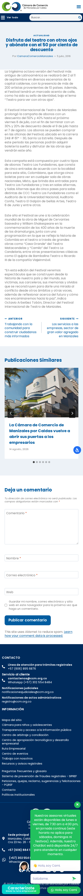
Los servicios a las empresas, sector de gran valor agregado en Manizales (62, 327)
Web (9, 592)
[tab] (34, 462)
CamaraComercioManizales (35, 56)
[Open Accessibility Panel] (77, 450)
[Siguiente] (72, 413)
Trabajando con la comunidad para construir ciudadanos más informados (20, 327)
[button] (9, 17)
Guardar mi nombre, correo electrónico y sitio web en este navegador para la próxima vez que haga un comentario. (43, 605)
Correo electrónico (22, 575)
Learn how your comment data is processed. (38, 634)
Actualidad (41, 35)
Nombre (13, 558)
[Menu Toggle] (78, 6)
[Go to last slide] (11, 413)
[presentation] (41, 392)
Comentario (16, 513)
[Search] (80, 17)
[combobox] (53, 17)
